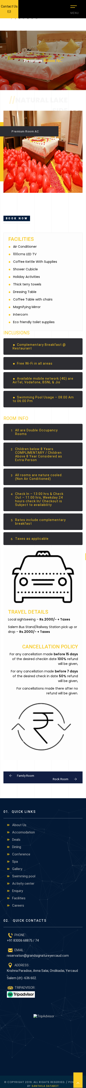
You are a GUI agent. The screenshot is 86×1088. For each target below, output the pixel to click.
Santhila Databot (45, 1086)
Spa (14, 862)
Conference (20, 854)
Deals (15, 840)
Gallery (16, 869)
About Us (18, 825)
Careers (17, 905)
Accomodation (23, 832)
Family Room (25, 775)
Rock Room (61, 779)
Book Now (17, 218)
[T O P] (78, 1080)
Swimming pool (23, 876)
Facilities (18, 898)
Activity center (22, 883)
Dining (16, 847)
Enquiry (17, 891)
